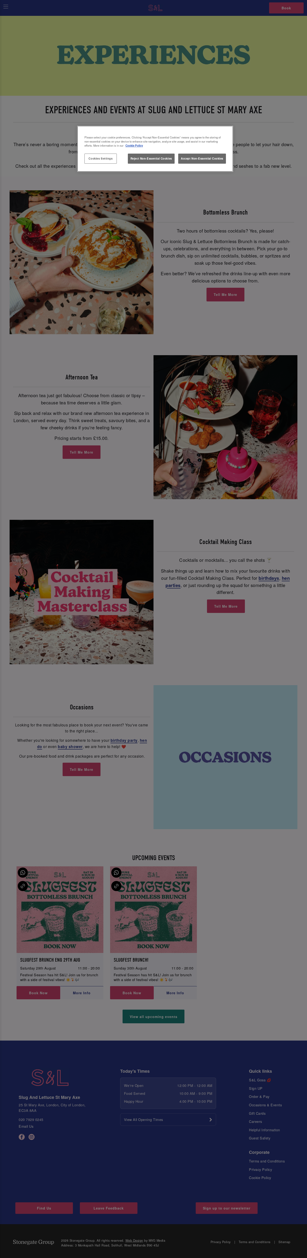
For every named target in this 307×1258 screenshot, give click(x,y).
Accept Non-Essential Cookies (202, 158)
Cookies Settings (100, 158)
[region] (155, 149)
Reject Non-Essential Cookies (151, 158)
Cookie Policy (134, 145)
